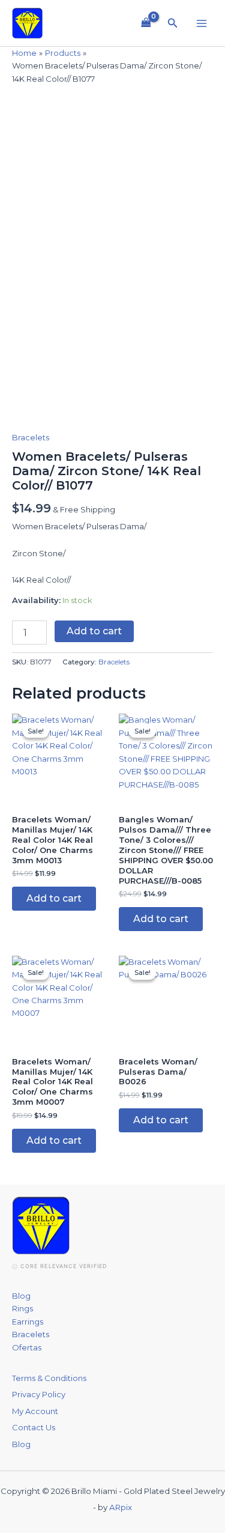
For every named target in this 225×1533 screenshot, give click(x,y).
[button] (172, 23)
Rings (22, 1308)
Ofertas (26, 1347)
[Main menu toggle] (201, 22)
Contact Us (33, 1427)
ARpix (120, 1507)
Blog (21, 1296)
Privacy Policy (38, 1394)
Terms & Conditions (49, 1378)
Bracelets (30, 437)
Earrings (27, 1321)
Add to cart (94, 631)
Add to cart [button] (54, 898)
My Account (35, 1411)
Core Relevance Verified (63, 1266)
